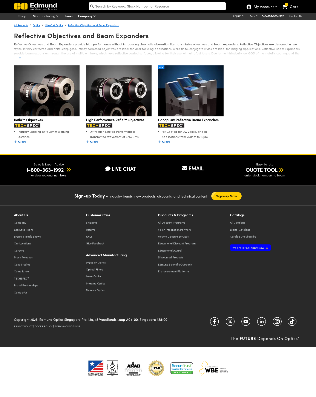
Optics (36, 25)
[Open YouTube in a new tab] (245, 323)
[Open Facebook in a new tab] (214, 323)
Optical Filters (94, 269)
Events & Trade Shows (27, 236)
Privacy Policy (23, 326)
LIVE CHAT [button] (124, 168)
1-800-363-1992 (274, 16)
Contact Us (295, 16)
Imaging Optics (95, 283)
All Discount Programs (171, 222)
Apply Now (248, 247)
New (161, 67)
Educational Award (170, 250)
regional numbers (54, 175)
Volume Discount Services (173, 236)
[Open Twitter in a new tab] (230, 323)
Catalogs (237, 222)
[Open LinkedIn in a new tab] (261, 323)
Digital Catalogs (240, 229)
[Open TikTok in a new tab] (292, 323)
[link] (292, 3)
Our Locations (22, 243)
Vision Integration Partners (174, 229)
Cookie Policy (43, 326)
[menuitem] (24, 16)
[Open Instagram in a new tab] (277, 323)
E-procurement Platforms (173, 271)
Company (85, 16)
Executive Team (23, 229)
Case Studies (22, 264)
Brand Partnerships (26, 285)
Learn (69, 16)
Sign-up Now (226, 196)
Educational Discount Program (177, 243)
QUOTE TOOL (262, 169)
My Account (263, 7)
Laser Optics (93, 276)
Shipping (91, 222)
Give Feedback (95, 243)
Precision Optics (96, 262)
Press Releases (23, 257)
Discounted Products (170, 257)
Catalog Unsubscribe (243, 236)
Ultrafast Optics (54, 25)
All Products (21, 25)
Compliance (21, 271)
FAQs (89, 236)
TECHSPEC (21, 278)
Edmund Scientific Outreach (175, 264)
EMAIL (196, 168)
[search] (157, 6)
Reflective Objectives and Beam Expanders (93, 25)
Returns (90, 229)
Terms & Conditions (67, 326)
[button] (276, 16)
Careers (19, 250)
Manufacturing (44, 16)
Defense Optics (95, 290)
